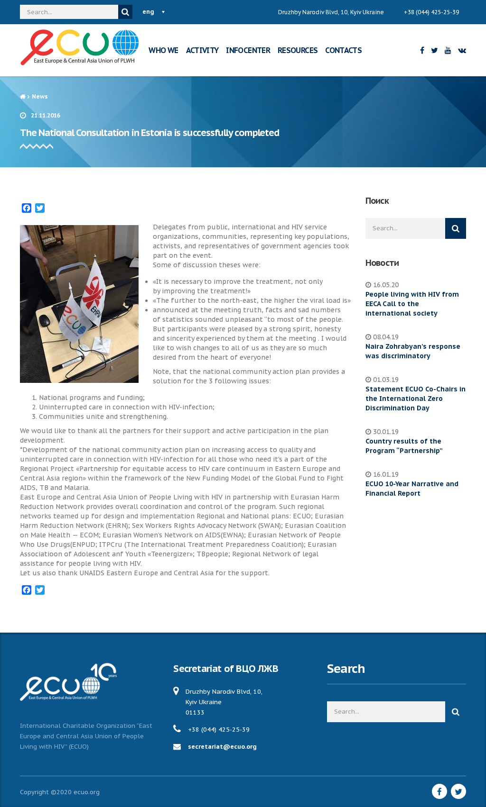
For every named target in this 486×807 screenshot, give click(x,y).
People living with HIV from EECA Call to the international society (412, 303)
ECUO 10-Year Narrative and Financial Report (411, 489)
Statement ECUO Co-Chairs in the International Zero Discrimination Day (415, 398)
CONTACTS (343, 50)
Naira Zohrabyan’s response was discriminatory (412, 351)
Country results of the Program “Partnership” (404, 446)
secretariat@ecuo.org (222, 747)
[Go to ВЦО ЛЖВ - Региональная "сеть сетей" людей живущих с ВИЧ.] (22, 96)
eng (148, 12)
